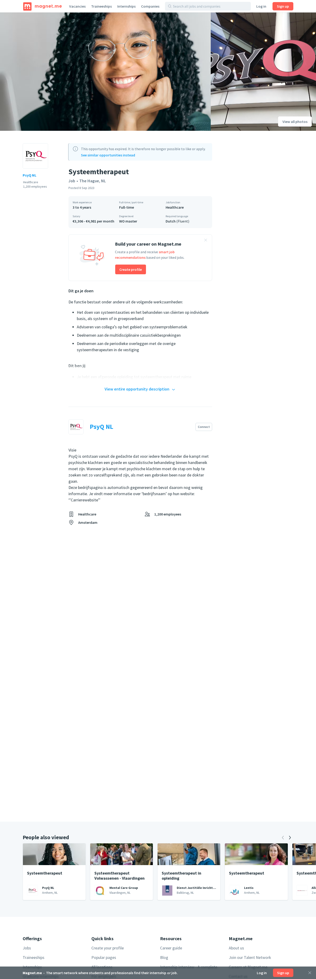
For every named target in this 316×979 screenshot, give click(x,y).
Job (71, 180)
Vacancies (77, 6)
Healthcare (175, 207)
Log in (261, 6)
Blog (164, 957)
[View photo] (105, 71)
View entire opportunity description (137, 389)
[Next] (289, 837)
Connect (204, 427)
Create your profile (107, 948)
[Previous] (282, 837)
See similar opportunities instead (108, 155)
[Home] (42, 6)
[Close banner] (205, 241)
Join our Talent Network (250, 957)
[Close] (310, 973)
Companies (150, 6)
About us (236, 948)
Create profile (130, 269)
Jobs (27, 948)
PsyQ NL (29, 175)
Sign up (283, 6)
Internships (126, 6)
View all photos (294, 121)
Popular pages (103, 957)
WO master (128, 221)
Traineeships (101, 6)
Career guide (171, 948)
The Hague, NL (92, 180)
